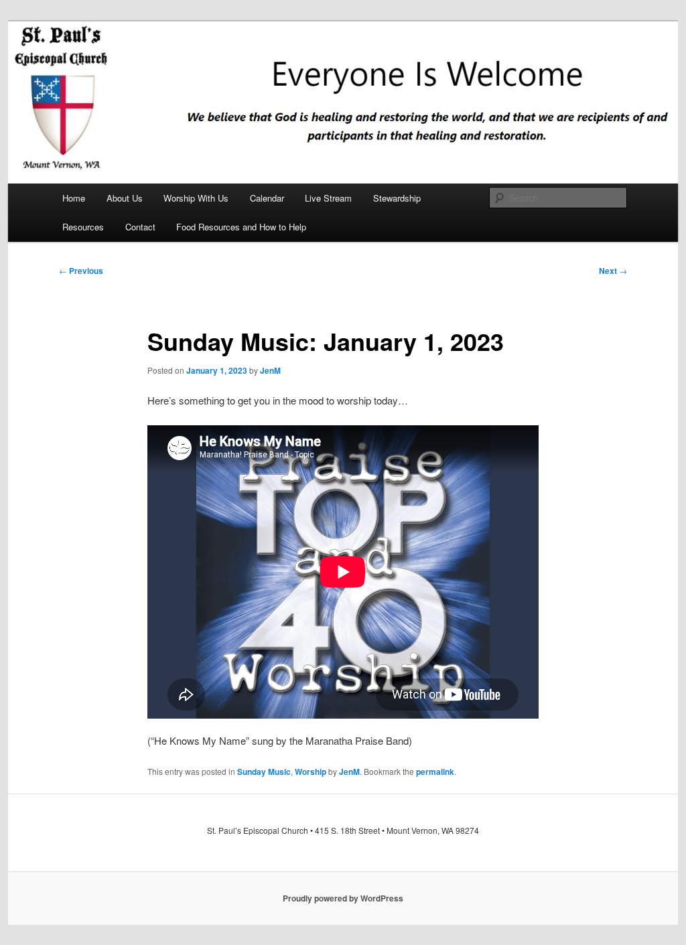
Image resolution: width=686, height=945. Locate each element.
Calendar (267, 198)
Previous (81, 271)
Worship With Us (195, 198)
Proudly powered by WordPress (343, 898)
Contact (140, 226)
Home (73, 198)
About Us (125, 198)
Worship (310, 772)
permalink (435, 772)
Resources (83, 226)
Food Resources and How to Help (241, 226)
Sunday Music (264, 772)
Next (613, 271)
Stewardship (397, 198)
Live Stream (328, 198)
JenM (270, 370)
